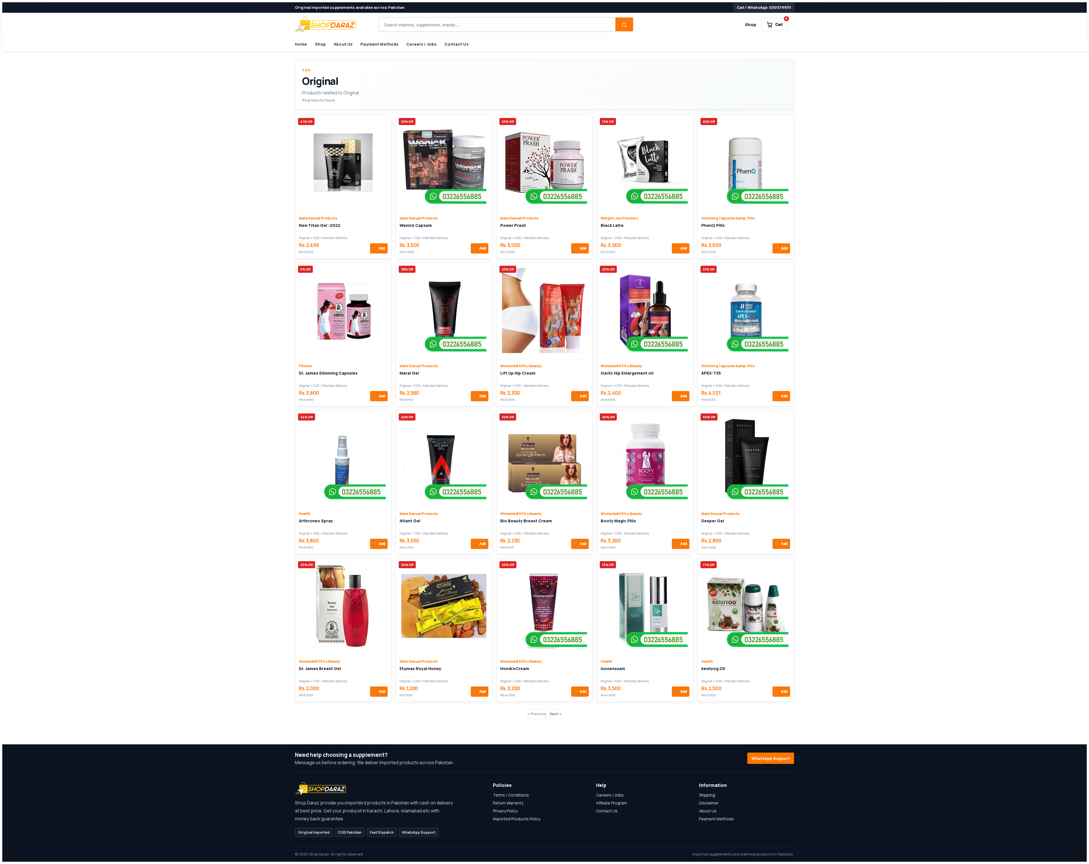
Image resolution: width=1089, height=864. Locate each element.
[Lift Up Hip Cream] (544, 311)
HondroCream (514, 668)
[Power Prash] (544, 163)
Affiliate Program (611, 803)
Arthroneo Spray (316, 520)
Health (305, 513)
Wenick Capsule (416, 225)
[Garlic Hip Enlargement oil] (645, 311)
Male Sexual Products (318, 218)
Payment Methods (379, 44)
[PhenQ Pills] (745, 163)
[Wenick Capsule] (443, 163)
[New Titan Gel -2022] (343, 163)
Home (301, 44)
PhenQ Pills (713, 225)
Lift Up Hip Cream (517, 373)
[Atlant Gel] (443, 459)
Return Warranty (508, 803)
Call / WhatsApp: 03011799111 (764, 7)
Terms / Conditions (511, 795)
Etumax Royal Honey (420, 668)
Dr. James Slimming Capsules (328, 373)
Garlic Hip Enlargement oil (627, 373)
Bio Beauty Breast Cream (526, 520)
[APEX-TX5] (745, 311)
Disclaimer (709, 803)
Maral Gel (409, 373)
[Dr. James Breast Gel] (343, 606)
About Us (343, 44)
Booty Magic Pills (618, 520)
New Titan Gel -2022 (319, 225)
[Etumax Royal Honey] (443, 606)
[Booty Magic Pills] (645, 459)
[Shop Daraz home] (325, 24)
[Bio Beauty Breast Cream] (544, 459)
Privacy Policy (505, 811)
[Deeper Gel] (745, 459)
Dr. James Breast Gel (320, 668)
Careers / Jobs (421, 44)
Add (379, 248)
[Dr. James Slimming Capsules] (343, 311)
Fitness (305, 366)
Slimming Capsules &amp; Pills (728, 218)
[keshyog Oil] (745, 606)
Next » (555, 713)
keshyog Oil (713, 668)
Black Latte (612, 225)
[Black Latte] (645, 163)
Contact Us (456, 44)
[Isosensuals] (645, 606)
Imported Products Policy (516, 818)
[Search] (624, 25)
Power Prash (513, 225)
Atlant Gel (410, 520)
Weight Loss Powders (619, 218)
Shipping (707, 795)
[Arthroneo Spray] (343, 459)
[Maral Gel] (443, 311)
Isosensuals (613, 668)
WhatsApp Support (770, 758)
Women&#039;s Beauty (521, 366)
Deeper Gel (712, 520)
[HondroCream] (544, 606)
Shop (750, 25)
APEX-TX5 (711, 373)
